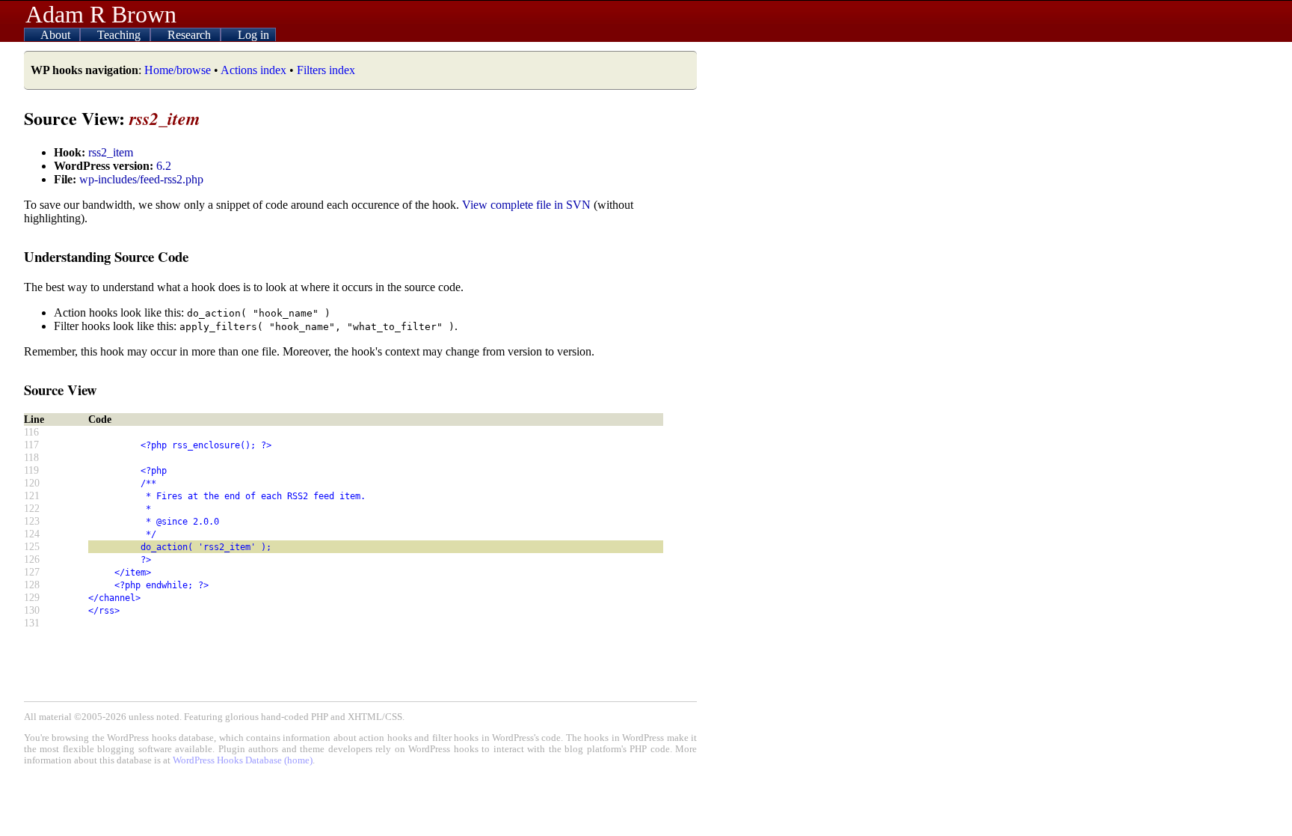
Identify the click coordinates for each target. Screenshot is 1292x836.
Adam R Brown (100, 14)
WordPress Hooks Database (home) (243, 760)
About (56, 34)
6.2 (163, 165)
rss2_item (110, 152)
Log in (253, 34)
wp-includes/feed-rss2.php (141, 179)
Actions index (253, 70)
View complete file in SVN (526, 204)
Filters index (326, 70)
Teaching (120, 34)
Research (190, 34)
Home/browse (177, 70)
